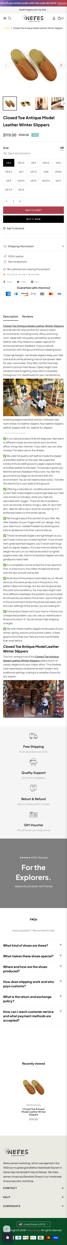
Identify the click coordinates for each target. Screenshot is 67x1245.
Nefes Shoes (33, 1105)
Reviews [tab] (27, 316)
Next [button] (61, 65)
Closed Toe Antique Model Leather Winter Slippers (34, 1112)
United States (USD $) (34, 1224)
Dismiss (55, 3)
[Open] (7, 1237)
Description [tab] (10, 316)
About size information (19, 153)
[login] (52, 18)
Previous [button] (5, 65)
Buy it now (33, 219)
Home (7, 28)
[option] (33, 64)
